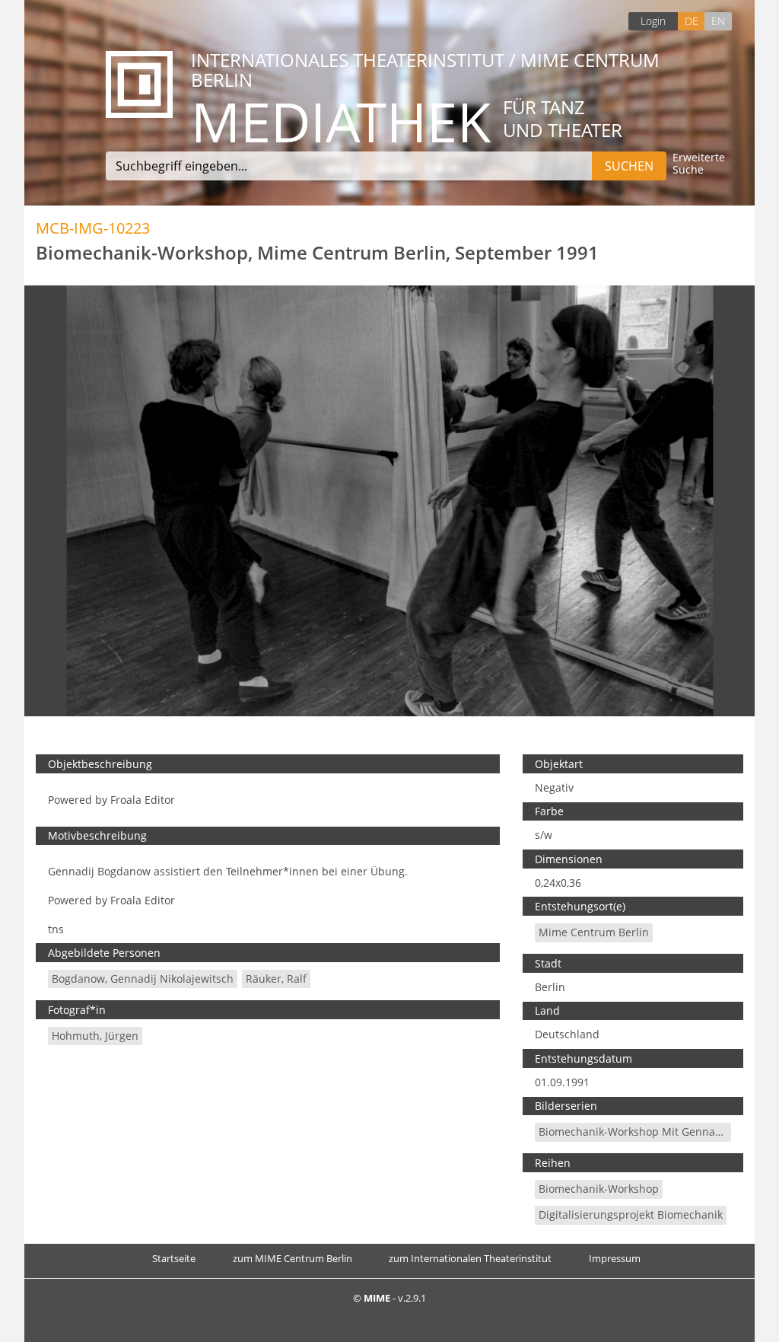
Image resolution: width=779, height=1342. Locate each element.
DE (691, 21)
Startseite (174, 1258)
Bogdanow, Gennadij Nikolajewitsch (143, 978)
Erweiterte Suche (698, 164)
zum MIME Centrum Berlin (292, 1258)
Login (653, 21)
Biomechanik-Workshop (599, 1188)
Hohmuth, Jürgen (95, 1035)
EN (718, 21)
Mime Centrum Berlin (594, 932)
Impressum (615, 1258)
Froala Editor (142, 799)
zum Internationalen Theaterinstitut (470, 1258)
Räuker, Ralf (276, 978)
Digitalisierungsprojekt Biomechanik (631, 1214)
